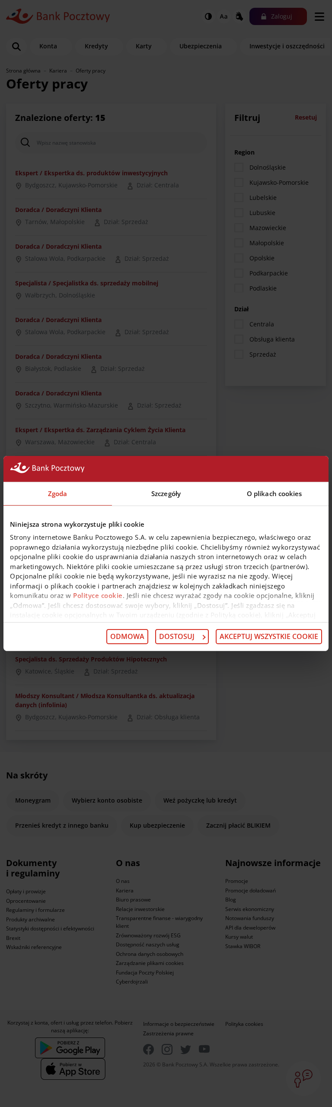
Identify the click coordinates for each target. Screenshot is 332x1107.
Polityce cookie (98, 595)
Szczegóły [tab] (166, 493)
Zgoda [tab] (57, 493)
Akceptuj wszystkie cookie (269, 636)
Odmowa (127, 636)
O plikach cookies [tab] (274, 493)
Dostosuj (177, 636)
